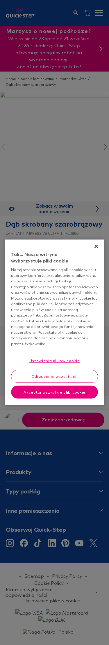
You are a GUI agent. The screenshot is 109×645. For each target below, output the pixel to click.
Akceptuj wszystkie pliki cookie (54, 392)
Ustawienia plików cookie (54, 360)
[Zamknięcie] (96, 246)
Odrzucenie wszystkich (54, 376)
